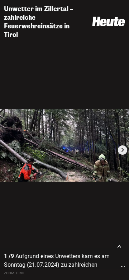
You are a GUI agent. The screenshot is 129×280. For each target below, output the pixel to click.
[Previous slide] (6, 150)
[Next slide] (122, 150)
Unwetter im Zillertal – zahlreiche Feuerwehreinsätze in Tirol (38, 22)
